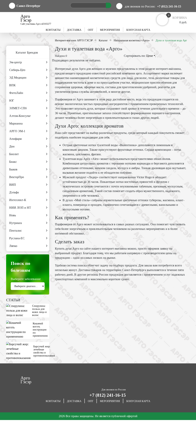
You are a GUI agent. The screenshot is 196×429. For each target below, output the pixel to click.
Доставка (74, 29)
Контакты (53, 29)
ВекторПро (16, 177)
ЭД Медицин (17, 77)
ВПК (12, 85)
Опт (90, 29)
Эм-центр (15, 62)
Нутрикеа (15, 223)
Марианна (16, 123)
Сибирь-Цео (17, 70)
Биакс (13, 161)
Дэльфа (14, 192)
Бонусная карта (138, 29)
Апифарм (15, 138)
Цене (150, 55)
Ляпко (13, 245)
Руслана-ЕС (17, 238)
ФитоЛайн (16, 92)
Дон (12, 146)
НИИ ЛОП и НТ (20, 207)
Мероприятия (110, 29)
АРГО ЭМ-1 (17, 131)
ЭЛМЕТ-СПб (18, 108)
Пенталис (15, 230)
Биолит (14, 154)
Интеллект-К (17, 200)
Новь (12, 215)
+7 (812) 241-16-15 (169, 6)
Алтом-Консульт (20, 115)
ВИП (12, 184)
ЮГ (11, 100)
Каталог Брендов (27, 52)
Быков (13, 169)
